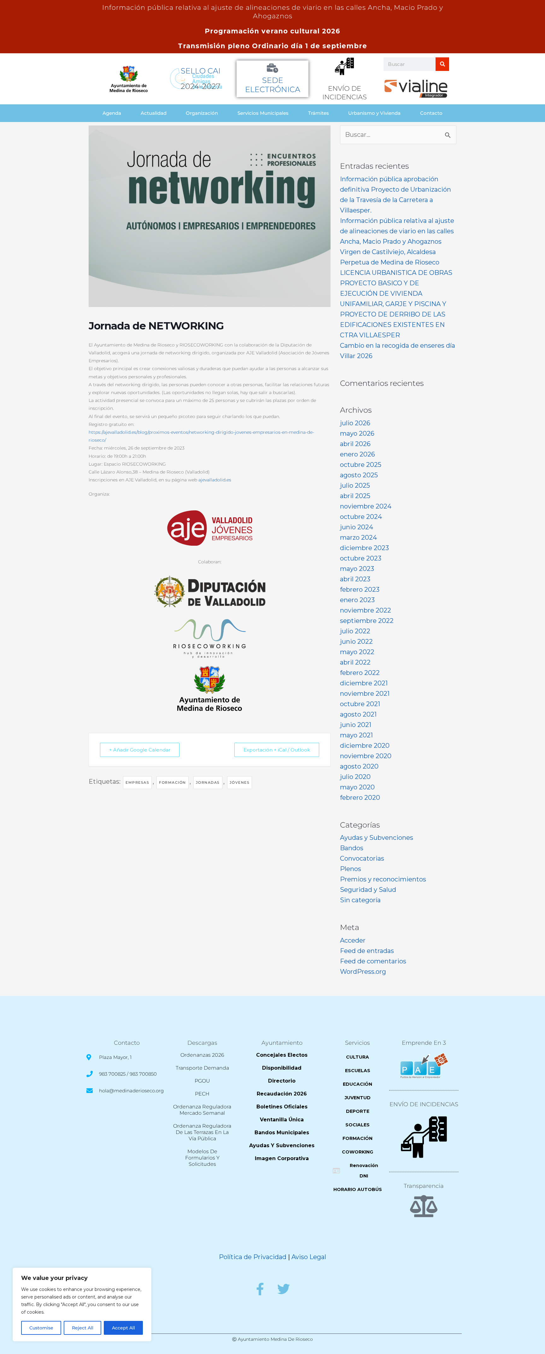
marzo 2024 (358, 537)
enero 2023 (357, 600)
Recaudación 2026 (282, 1094)
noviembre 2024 (365, 506)
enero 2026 (357, 454)
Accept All (123, 1328)
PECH (202, 1094)
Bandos (351, 848)
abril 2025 (355, 496)
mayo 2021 (356, 735)
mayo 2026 (357, 433)
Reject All (82, 1328)
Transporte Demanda (202, 1068)
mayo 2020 (357, 787)
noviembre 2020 (365, 756)
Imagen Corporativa (282, 1158)
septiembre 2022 (367, 621)
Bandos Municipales (282, 1133)
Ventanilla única (282, 1120)
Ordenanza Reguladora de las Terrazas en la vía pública (202, 1132)
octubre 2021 (360, 704)
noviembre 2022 (365, 610)
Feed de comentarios (373, 961)
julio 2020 (355, 777)
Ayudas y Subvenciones (376, 837)
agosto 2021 (358, 714)
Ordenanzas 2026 (202, 1055)
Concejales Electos (282, 1055)
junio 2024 (356, 527)
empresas (137, 782)
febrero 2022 (360, 673)
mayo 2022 (357, 652)
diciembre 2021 (364, 683)
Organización (202, 113)
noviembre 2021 (365, 693)
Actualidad (154, 113)
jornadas (208, 782)
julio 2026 (355, 423)
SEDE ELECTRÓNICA (272, 85)
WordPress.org (363, 971)
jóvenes (240, 782)
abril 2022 (355, 662)
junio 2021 (355, 725)
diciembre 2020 (365, 745)
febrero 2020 (360, 797)
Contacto (431, 113)
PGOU (202, 1081)
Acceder (353, 940)
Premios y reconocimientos (383, 879)
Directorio (282, 1081)
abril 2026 (355, 444)
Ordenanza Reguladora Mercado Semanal (202, 1110)
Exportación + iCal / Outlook (276, 750)
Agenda (112, 113)
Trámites (318, 113)
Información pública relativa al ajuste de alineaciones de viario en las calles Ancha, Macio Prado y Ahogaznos (397, 231)
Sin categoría (360, 900)
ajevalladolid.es (214, 480)
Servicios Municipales (263, 113)
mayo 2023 (357, 568)
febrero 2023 (359, 589)
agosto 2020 (359, 766)
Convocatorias (362, 858)
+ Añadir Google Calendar (139, 750)
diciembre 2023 (364, 548)
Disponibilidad (282, 1068)
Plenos (350, 869)
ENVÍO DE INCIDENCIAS (424, 1104)
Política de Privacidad (252, 1257)
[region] (82, 1304)
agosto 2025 (359, 475)
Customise (41, 1328)
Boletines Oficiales (282, 1107)
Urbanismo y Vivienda (374, 113)
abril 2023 (355, 579)
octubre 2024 (361, 516)
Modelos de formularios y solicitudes (202, 1157)
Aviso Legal (308, 1257)
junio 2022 (356, 641)
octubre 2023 (360, 558)
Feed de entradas (367, 951)
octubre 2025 (360, 464)
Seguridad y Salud (368, 889)
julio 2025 (355, 485)
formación (172, 782)
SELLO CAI (200, 70)
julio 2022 (355, 631)
